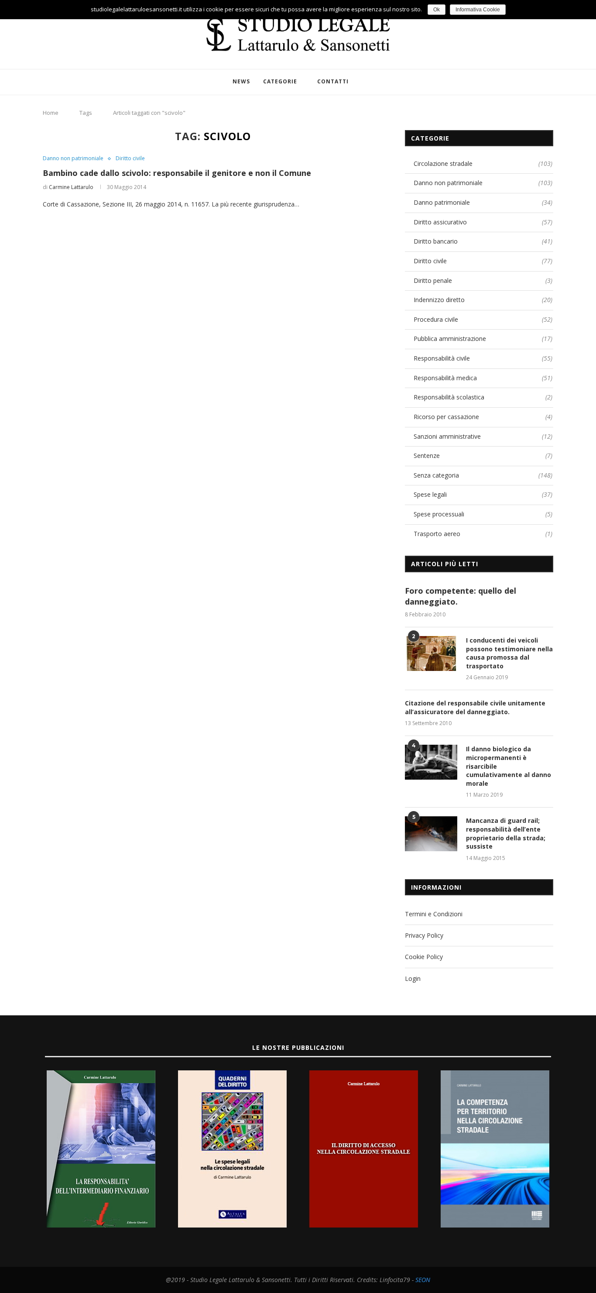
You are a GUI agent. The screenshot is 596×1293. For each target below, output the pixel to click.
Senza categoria (483, 475)
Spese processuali (483, 514)
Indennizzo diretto (483, 300)
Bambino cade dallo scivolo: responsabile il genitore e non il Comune (177, 173)
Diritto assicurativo (483, 222)
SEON (422, 1280)
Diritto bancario (483, 241)
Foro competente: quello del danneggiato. (460, 596)
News (241, 81)
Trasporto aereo (483, 534)
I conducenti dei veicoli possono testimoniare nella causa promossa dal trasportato (509, 653)
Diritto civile (130, 158)
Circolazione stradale (483, 163)
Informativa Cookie (478, 10)
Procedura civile (483, 319)
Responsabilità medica (483, 378)
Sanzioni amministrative (483, 436)
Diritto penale (483, 280)
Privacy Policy (424, 935)
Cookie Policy (424, 957)
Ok (436, 10)
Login (413, 978)
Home (50, 113)
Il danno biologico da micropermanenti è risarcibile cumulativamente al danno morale (508, 766)
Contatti (333, 81)
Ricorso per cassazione (483, 417)
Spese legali (483, 494)
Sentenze (483, 455)
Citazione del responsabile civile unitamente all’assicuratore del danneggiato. (475, 707)
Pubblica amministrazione (483, 338)
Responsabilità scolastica (483, 397)
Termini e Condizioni (433, 914)
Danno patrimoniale (483, 202)
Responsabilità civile (483, 358)
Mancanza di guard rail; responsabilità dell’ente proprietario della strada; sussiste (505, 833)
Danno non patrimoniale (73, 158)
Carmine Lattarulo (71, 187)
